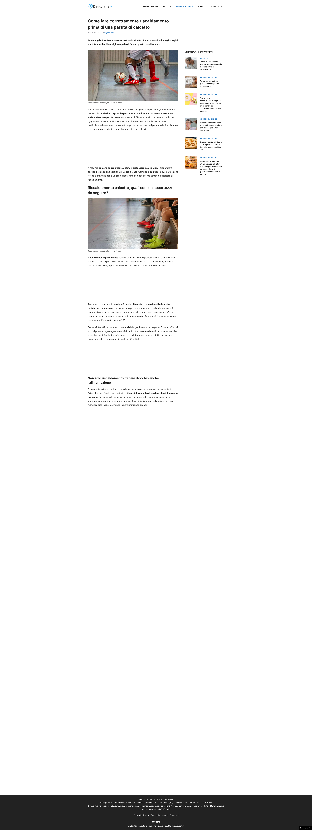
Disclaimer (168, 799)
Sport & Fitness (184, 6)
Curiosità (216, 6)
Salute (167, 6)
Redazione (143, 799)
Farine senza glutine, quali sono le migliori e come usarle (209, 83)
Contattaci (174, 815)
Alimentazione (150, 6)
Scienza (202, 6)
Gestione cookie (305, 828)
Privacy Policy (156, 799)
